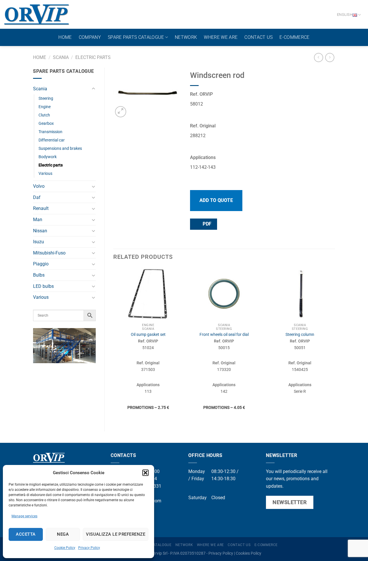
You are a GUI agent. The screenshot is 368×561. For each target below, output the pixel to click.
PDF (207, 224)
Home (65, 37)
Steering (46, 98)
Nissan (40, 230)
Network (186, 37)
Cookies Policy (248, 553)
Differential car (52, 140)
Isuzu (38, 241)
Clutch (44, 115)
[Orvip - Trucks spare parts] (37, 14)
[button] (145, 473)
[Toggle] (93, 88)
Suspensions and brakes (60, 148)
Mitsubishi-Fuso (49, 253)
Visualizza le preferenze (115, 534)
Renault (41, 208)
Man (37, 219)
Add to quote (216, 200)
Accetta (25, 534)
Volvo (39, 186)
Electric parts (93, 57)
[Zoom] (120, 111)
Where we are (220, 37)
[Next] (334, 344)
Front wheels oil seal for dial (224, 334)
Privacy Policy (89, 548)
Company (90, 37)
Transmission (50, 131)
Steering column (299, 334)
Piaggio (41, 264)
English (344, 14)
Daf (37, 197)
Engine (45, 106)
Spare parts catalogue (136, 37)
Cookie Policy (64, 548)
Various (45, 173)
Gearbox (46, 123)
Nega (63, 534)
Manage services (24, 516)
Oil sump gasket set (148, 334)
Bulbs (39, 275)
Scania (61, 57)
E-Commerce (294, 37)
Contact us (258, 37)
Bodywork (48, 156)
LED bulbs (43, 286)
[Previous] (113, 344)
